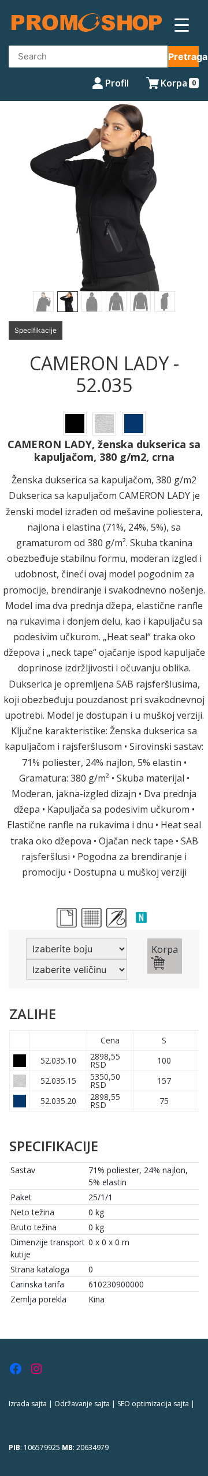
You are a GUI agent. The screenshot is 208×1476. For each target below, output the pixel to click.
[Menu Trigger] (182, 24)
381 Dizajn (26, 1414)
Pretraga (183, 56)
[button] (15, 206)
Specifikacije (35, 330)
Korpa (164, 949)
